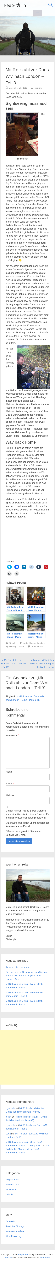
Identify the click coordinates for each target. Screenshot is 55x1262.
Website (10, 795)
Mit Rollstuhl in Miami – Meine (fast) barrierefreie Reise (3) (27, 1149)
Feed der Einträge (15, 1226)
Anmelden (11, 1221)
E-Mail (10, 783)
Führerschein (12, 1184)
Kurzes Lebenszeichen (17, 967)
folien (8, 1116)
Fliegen (32, 643)
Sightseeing (11, 646)
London (40, 643)
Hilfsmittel (11, 1189)
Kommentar (12, 735)
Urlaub (12, 643)
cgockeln (37, 88)
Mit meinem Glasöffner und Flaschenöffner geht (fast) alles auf (41, 663)
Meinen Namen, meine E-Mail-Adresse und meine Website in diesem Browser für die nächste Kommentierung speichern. (27, 814)
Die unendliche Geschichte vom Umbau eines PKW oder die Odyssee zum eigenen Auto (26, 975)
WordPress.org (13, 1236)
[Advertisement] (27, 1057)
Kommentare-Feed (15, 1231)
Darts (25, 643)
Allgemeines (12, 1179)
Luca (8, 1133)
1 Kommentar (37, 646)
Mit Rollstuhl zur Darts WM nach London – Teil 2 (13, 663)
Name (9, 772)
